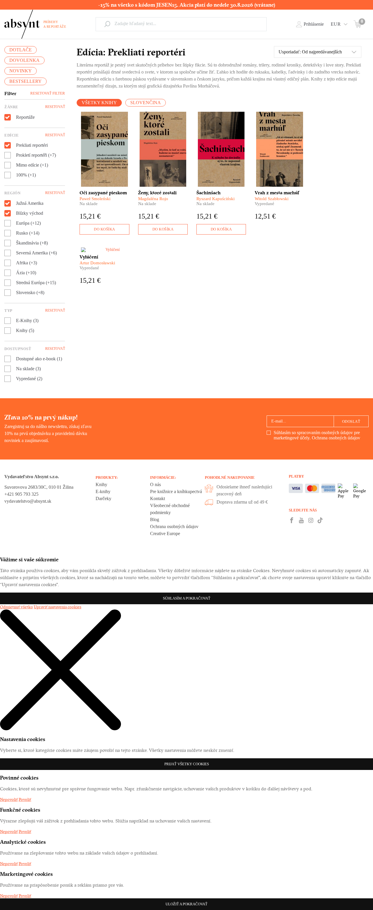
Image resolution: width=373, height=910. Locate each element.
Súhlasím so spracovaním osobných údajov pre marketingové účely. (317, 435)
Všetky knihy (99, 102)
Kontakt (157, 498)
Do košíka (104, 229)
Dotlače (20, 49)
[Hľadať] (107, 24)
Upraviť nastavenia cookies (57, 606)
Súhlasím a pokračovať (186, 598)
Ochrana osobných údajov (336, 437)
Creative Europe (165, 533)
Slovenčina (145, 102)
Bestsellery (25, 81)
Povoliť (25, 799)
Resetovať (55, 107)
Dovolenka (24, 60)
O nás (155, 484)
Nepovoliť (9, 799)
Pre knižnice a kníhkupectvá (176, 491)
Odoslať (351, 421)
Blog (154, 519)
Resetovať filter (47, 93)
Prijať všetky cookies (186, 764)
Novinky (20, 70)
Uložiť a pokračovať (186, 904)
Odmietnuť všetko (16, 606)
